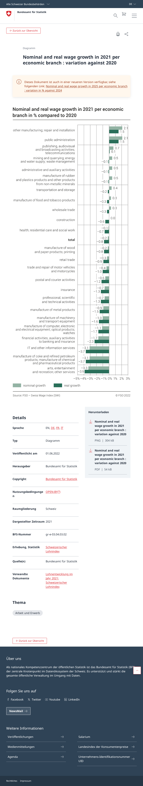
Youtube (54, 699)
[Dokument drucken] (118, 34)
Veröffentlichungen (20, 737)
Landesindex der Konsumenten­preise (103, 747)
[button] (137, 670)
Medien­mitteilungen (21, 747)
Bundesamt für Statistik (31, 12)
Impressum (25, 780)
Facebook (17, 699)
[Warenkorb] (124, 14)
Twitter (36, 699)
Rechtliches (11, 780)
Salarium (84, 737)
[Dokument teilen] (126, 34)
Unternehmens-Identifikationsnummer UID (104, 759)
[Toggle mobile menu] (134, 16)
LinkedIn (74, 699)
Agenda (13, 757)
